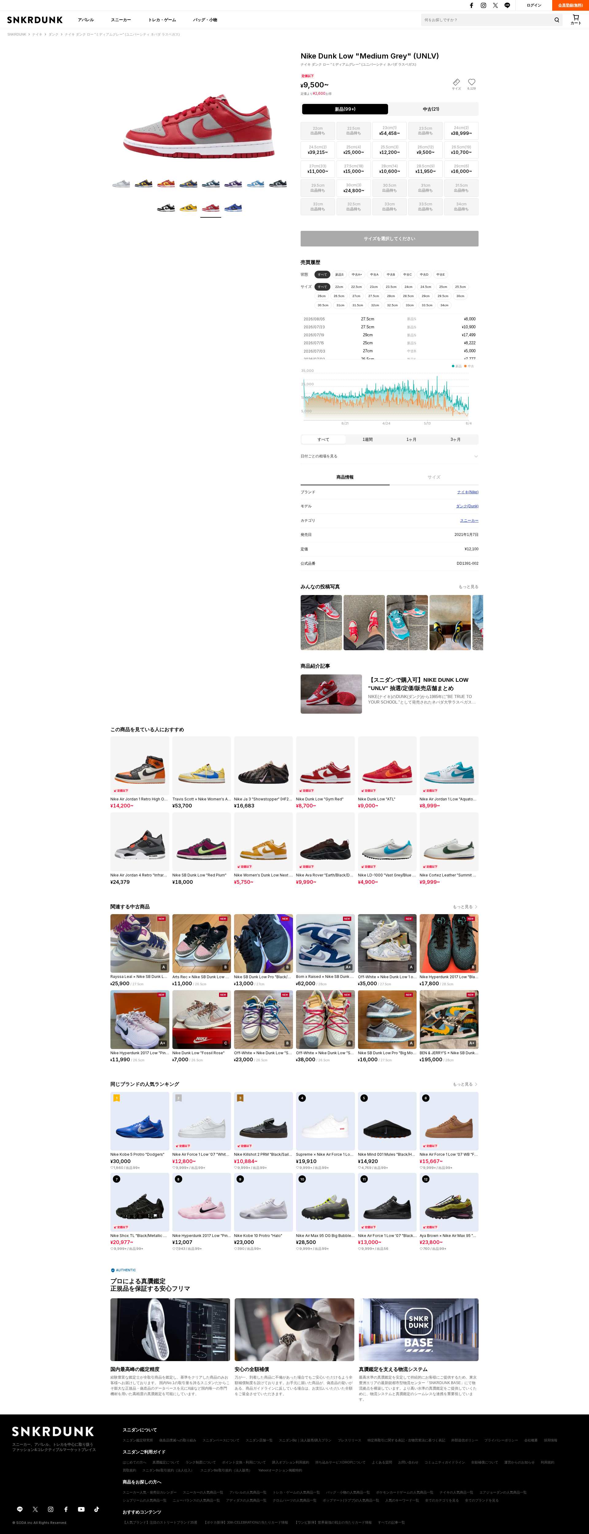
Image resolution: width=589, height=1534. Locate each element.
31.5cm (357, 305)
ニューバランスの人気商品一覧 (196, 1500)
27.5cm (373, 296)
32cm (375, 305)
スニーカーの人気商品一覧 (203, 1492)
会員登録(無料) (570, 5)
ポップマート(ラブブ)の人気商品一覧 (351, 1500)
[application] (390, 398)
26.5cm (339, 296)
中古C (407, 274)
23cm (374, 286)
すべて (322, 274)
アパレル (86, 19)
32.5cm (392, 305)
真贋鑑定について (165, 1462)
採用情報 (550, 1440)
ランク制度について (201, 1462)
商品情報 (345, 477)
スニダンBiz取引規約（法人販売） (226, 1470)
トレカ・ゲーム (162, 19)
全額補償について (484, 1462)
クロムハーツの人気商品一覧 (295, 1500)
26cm (321, 296)
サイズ (434, 477)
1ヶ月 (411, 439)
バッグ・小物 (205, 19)
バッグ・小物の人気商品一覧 (348, 1492)
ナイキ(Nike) (468, 492)
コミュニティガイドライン (445, 1462)
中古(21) (431, 109)
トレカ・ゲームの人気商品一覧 (296, 1492)
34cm (444, 305)
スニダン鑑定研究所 (138, 1440)
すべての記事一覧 (391, 1522)
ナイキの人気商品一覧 (456, 1492)
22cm (339, 286)
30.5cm (323, 305)
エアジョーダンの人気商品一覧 (503, 1492)
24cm (408, 286)
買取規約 (129, 1470)
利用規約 (547, 1462)
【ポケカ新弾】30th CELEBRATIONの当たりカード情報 (245, 1522)
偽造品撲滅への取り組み (177, 1440)
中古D (424, 274)
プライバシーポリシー (501, 1440)
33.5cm (427, 305)
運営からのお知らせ (519, 1462)
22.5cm (356, 286)
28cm (391, 296)
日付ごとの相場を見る (319, 456)
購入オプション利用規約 (290, 1462)
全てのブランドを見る (482, 1500)
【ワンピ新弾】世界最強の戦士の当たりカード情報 (333, 1522)
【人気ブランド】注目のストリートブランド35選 (160, 1522)
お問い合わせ (408, 1462)
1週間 (368, 439)
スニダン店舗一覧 (259, 1440)
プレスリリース (349, 1440)
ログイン (534, 5)
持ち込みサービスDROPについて (340, 1462)
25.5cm (460, 286)
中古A (374, 274)
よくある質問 (382, 1462)
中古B (391, 274)
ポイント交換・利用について (244, 1462)
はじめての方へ (134, 1462)
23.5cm (391, 286)
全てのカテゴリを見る (442, 1500)
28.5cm (408, 296)
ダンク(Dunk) (467, 506)
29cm (425, 296)
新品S (339, 274)
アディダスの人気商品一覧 (246, 1500)
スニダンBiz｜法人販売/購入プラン (305, 1440)
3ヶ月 (456, 439)
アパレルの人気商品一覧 (248, 1492)
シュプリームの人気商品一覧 (145, 1500)
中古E (441, 274)
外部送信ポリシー (464, 1440)
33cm (410, 305)
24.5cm (426, 286)
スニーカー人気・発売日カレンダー (150, 1492)
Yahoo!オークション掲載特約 (280, 1470)
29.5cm (443, 296)
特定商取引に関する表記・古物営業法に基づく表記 (406, 1440)
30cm (460, 296)
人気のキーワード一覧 (402, 1500)
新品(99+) (345, 109)
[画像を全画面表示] (199, 104)
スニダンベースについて (221, 1440)
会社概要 (531, 1440)
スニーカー (121, 19)
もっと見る (469, 586)
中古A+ (357, 274)
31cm (340, 305)
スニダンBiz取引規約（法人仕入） (168, 1470)
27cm (356, 296)
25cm (443, 286)
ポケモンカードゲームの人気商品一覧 (404, 1492)
